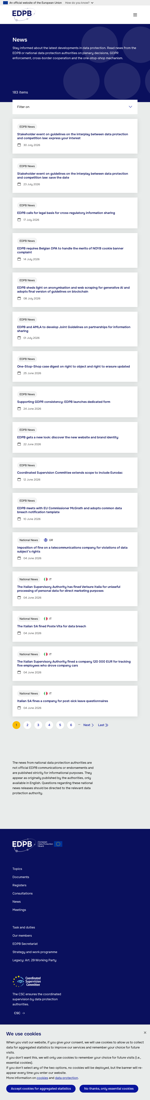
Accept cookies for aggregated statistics (41, 1089)
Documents (20, 877)
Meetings (19, 910)
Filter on (23, 107)
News (16, 902)
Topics (17, 869)
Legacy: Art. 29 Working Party (34, 960)
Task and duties (23, 927)
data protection (66, 1078)
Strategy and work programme (34, 952)
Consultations (22, 893)
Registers (19, 885)
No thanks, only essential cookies (109, 1089)
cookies (42, 1078)
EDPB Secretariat (25, 944)
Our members (22, 936)
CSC (17, 1013)
